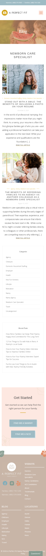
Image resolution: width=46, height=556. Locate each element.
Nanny (24, 98)
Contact (28, 499)
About (27, 488)
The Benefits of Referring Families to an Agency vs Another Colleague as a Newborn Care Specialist (23, 196)
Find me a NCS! (23, 434)
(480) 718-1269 (15, 491)
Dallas (27, 521)
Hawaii (27, 524)
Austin (27, 514)
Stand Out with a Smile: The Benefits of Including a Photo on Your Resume (23, 104)
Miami (27, 528)
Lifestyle (9, 284)
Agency (13, 189)
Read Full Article (23, 145)
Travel (8, 307)
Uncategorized (11, 311)
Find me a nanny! (23, 423)
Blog (26, 495)
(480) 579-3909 (15, 494)
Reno (27, 535)
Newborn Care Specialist (34, 98)
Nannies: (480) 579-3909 (14, 3)
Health (8, 275)
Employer (9, 271)
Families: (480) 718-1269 (32, 3)
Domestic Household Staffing (13, 98)
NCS (3, 539)
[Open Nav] (41, 12)
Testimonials (29, 491)
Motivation (10, 289)
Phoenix (28, 532)
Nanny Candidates (32, 481)
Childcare (9, 262)
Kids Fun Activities (12, 280)
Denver (27, 517)
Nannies (28, 471)
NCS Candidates (31, 484)
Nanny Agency (11, 298)
